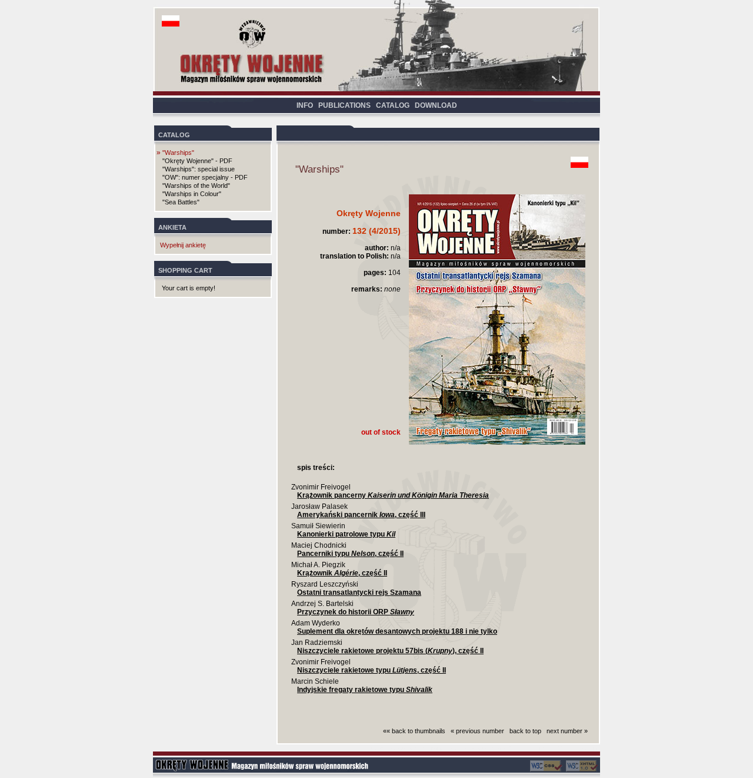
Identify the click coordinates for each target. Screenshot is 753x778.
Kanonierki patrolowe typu (346, 534)
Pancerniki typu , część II (350, 553)
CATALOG (392, 105)
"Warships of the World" (196, 185)
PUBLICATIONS (344, 105)
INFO (304, 105)
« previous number (477, 730)
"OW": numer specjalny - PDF (205, 177)
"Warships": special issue (198, 169)
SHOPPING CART (185, 270)
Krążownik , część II (342, 573)
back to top (525, 730)
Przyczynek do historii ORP (355, 612)
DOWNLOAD (436, 105)
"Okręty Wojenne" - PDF (197, 160)
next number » (567, 730)
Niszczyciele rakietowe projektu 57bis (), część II (390, 651)
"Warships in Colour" (191, 193)
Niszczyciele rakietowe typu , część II (371, 670)
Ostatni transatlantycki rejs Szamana (359, 592)
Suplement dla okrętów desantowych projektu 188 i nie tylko (397, 631)
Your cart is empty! (188, 288)
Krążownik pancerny (393, 495)
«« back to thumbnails (414, 730)
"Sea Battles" (180, 202)
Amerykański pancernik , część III (361, 515)
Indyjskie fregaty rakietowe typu (364, 690)
